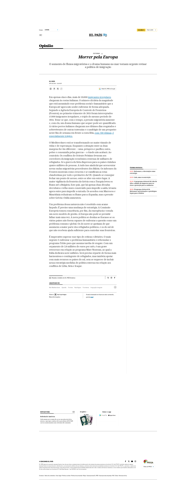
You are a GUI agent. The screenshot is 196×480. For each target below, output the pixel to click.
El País (52, 81)
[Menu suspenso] (40, 35)
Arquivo (83, 412)
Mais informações (54, 297)
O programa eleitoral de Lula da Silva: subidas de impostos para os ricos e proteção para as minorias (143, 183)
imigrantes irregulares (99, 97)
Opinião (46, 46)
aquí (92, 297)
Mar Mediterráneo (54, 287)
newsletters (45, 412)
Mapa (84, 475)
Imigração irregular (96, 287)
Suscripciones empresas (105, 475)
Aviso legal (58, 475)
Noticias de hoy (123, 475)
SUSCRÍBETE (141, 30)
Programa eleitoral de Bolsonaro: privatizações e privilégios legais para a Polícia (143, 191)
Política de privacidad (76, 475)
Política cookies (66, 475)
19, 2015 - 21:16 (55, 83)
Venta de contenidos (50, 475)
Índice (116, 475)
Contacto (41, 475)
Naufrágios (77, 287)
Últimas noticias (136, 167)
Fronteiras (86, 287)
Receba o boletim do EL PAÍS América (63, 278)
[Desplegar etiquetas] (115, 287)
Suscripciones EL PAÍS (92, 475)
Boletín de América (47, 416)
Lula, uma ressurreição (142, 177)
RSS (113, 475)
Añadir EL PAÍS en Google (108, 88)
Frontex (70, 287)
